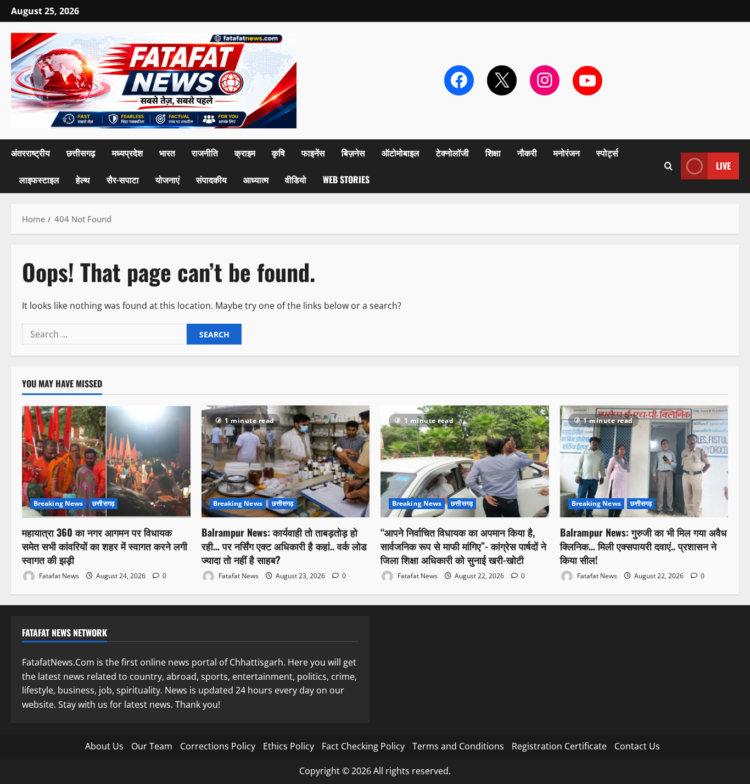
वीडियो (295, 179)
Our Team (151, 746)
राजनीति (205, 152)
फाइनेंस (313, 152)
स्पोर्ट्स (607, 152)
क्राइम (244, 152)
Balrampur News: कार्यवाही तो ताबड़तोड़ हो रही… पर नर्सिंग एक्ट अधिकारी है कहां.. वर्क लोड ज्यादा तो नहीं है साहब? (284, 546)
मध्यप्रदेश (127, 152)
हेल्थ (83, 179)
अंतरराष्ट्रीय (30, 152)
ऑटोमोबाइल (400, 152)
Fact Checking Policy (363, 746)
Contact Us (637, 746)
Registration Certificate (559, 746)
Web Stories (346, 179)
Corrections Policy (217, 746)
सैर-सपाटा (123, 179)
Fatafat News (58, 575)
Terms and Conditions (458, 746)
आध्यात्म (255, 179)
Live (723, 165)
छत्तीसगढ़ (81, 152)
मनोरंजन (566, 152)
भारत (167, 152)
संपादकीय (211, 179)
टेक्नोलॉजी (452, 152)
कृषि (278, 152)
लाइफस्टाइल (39, 179)
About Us (104, 746)
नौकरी (527, 152)
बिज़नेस (353, 152)
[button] (668, 166)
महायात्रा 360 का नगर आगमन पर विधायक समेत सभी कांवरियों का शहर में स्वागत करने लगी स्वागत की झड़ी (104, 546)
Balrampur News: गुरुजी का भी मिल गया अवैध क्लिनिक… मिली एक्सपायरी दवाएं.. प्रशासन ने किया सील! (643, 546)
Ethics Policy (288, 746)
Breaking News (58, 503)
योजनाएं (167, 179)
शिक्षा (493, 152)
